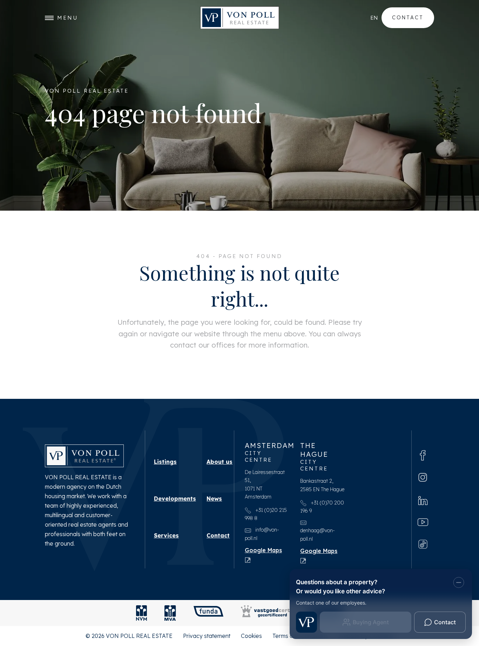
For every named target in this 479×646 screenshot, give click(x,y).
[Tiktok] (422, 543)
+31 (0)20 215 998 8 (266, 514)
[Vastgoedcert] (265, 613)
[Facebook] (423, 455)
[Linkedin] (423, 500)
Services (166, 535)
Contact (408, 17)
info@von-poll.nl (262, 534)
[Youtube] (423, 522)
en (374, 17)
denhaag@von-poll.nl (317, 534)
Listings (165, 461)
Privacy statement (206, 635)
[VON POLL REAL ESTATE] (239, 17)
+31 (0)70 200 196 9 (322, 507)
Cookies (251, 635)
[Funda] (208, 613)
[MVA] (170, 613)
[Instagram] (423, 477)
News (214, 498)
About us (219, 461)
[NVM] (141, 613)
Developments (175, 498)
